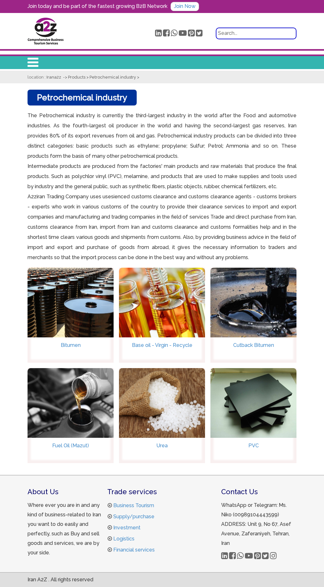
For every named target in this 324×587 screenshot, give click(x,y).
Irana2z (54, 77)
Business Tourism (133, 505)
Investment (126, 528)
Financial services (134, 550)
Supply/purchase (133, 517)
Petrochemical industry (113, 77)
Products (77, 77)
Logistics (123, 539)
